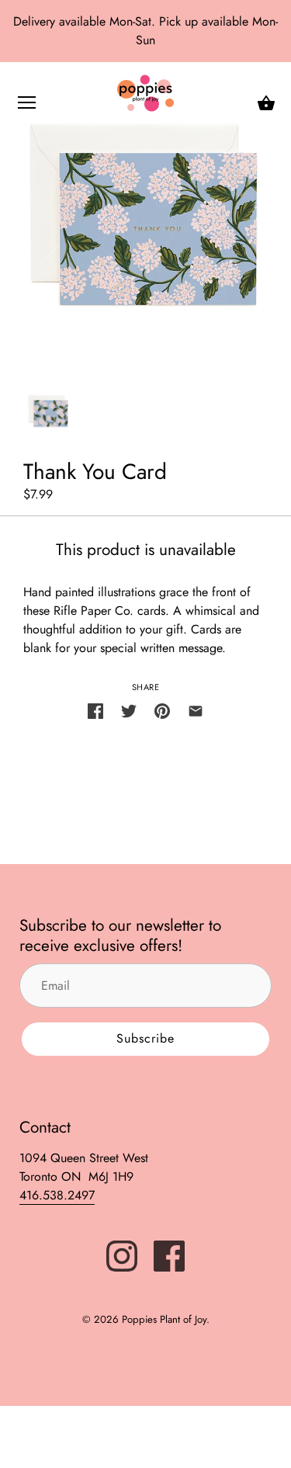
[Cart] (266, 103)
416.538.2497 (57, 1195)
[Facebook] (169, 1255)
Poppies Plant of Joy (164, 1319)
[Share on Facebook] (95, 709)
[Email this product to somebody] (195, 709)
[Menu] (27, 106)
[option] (48, 411)
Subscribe (145, 1038)
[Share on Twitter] (129, 709)
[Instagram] (121, 1255)
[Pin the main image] (162, 709)
